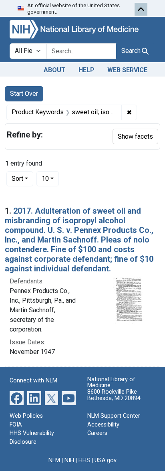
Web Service (127, 70)
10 (50, 178)
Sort (17, 178)
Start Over (24, 93)
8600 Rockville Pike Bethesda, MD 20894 (114, 395)
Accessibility (103, 424)
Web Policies (26, 415)
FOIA (16, 424)
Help (86, 70)
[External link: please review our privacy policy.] (17, 398)
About (55, 70)
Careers (97, 433)
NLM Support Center (113, 415)
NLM (54, 460)
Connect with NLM (33, 380)
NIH (69, 460)
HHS (84, 460)
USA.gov (106, 460)
